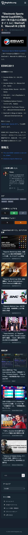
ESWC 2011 (23, 199)
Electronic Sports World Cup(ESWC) (15, 51)
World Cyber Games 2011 (9, 124)
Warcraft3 (10, 201)
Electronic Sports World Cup (12, 159)
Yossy (11, 172)
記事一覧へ (12, 188)
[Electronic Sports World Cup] (14, 41)
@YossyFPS (20, 189)
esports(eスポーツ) (6, 32)
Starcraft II (4, 201)
